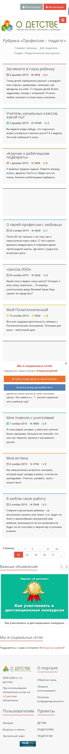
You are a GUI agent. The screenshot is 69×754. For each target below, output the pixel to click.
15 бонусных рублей (46, 370)
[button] (34, 366)
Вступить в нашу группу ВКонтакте (35, 387)
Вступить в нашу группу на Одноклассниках (34, 378)
